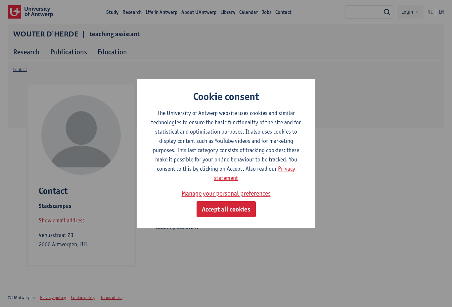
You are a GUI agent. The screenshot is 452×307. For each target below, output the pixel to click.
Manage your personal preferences (226, 193)
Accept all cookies (226, 209)
